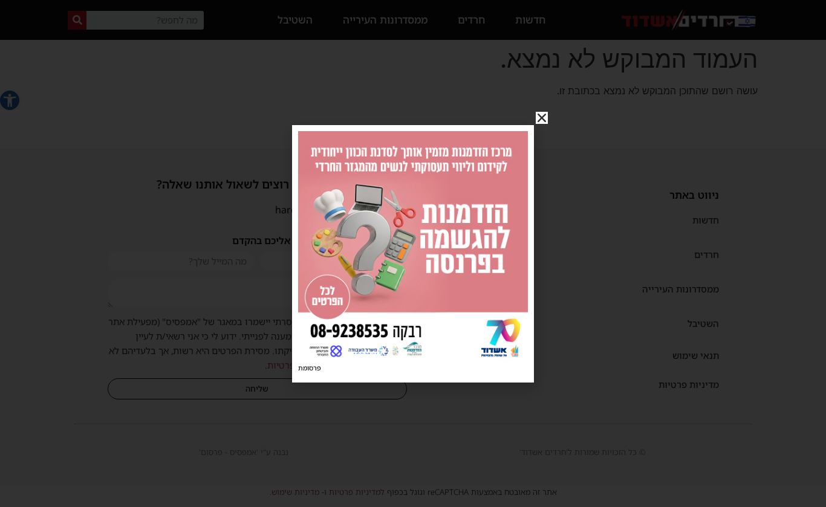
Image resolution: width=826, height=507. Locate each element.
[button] (542, 118)
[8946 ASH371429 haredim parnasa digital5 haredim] (413, 357)
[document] (413, 253)
